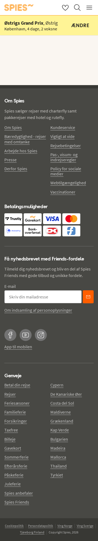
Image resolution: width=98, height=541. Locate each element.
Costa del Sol (62, 403)
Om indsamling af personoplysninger (38, 310)
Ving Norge (64, 526)
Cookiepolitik (14, 526)
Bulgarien (59, 439)
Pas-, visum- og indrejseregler (64, 157)
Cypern (56, 385)
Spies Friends (16, 502)
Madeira (57, 448)
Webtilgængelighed (68, 182)
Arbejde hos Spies (20, 150)
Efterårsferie (15, 466)
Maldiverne (60, 412)
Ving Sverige (85, 526)
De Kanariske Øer (66, 394)
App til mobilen (18, 346)
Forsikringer (15, 421)
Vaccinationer (62, 192)
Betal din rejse (17, 385)
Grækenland (61, 421)
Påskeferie (13, 475)
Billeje (10, 439)
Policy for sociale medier (65, 171)
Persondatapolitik (40, 526)
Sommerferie (16, 457)
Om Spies (13, 127)
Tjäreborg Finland (32, 532)
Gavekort (12, 448)
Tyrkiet (56, 475)
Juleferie (12, 484)
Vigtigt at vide (62, 136)
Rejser (10, 394)
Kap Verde (59, 430)
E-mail (10, 286)
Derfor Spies (15, 168)
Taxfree (11, 430)
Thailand (58, 466)
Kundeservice (62, 127)
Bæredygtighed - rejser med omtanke (25, 139)
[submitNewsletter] (88, 296)
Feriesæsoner (17, 403)
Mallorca (58, 457)
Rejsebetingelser (65, 145)
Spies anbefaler (18, 493)
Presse (10, 159)
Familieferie (15, 412)
